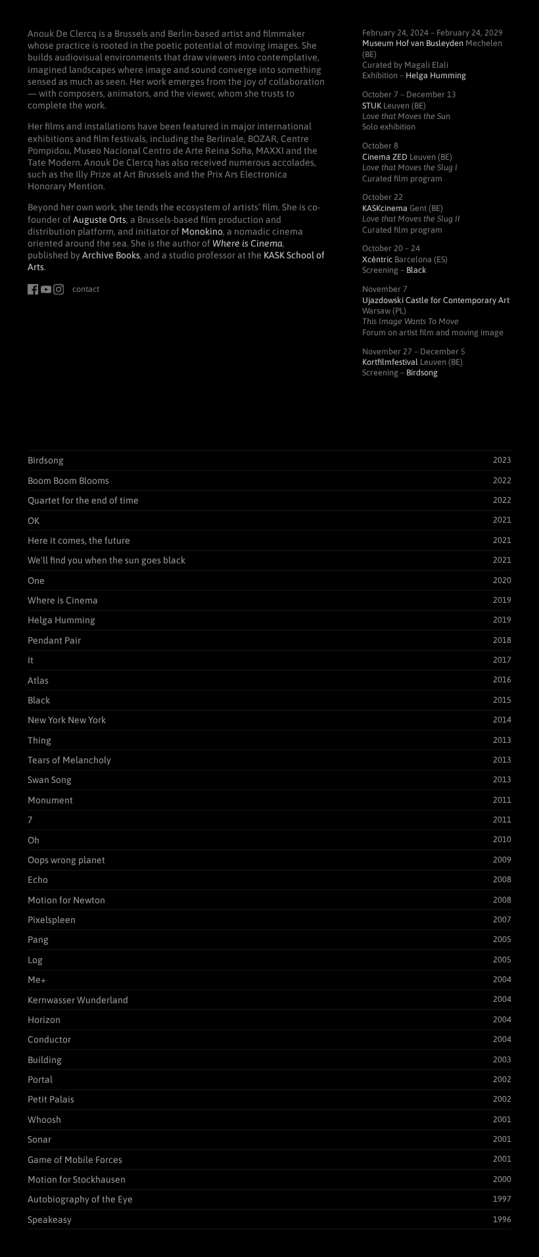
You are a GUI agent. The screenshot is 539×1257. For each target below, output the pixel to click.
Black (416, 270)
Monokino (202, 231)
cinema (385, 208)
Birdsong (422, 372)
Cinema (385, 157)
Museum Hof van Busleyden (412, 43)
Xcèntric (377, 259)
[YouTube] (46, 289)
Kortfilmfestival (390, 362)
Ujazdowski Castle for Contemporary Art (435, 300)
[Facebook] (33, 289)
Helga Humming (436, 75)
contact (85, 289)
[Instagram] (58, 289)
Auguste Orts (99, 219)
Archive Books (111, 255)
